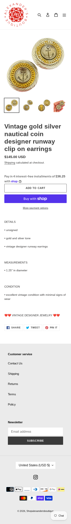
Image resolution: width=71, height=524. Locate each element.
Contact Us (15, 363)
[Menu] (64, 15)
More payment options (35, 208)
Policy (12, 404)
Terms (12, 394)
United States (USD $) (34, 465)
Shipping (9, 162)
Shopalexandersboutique (40, 511)
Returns (13, 384)
